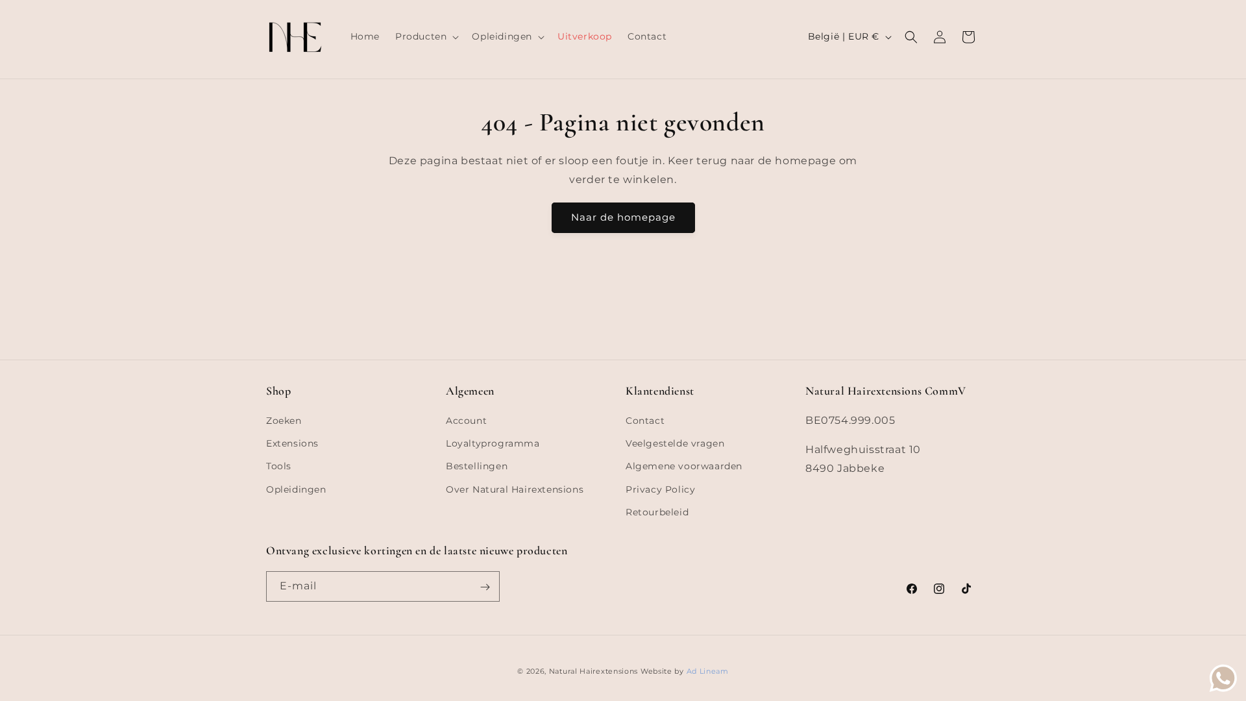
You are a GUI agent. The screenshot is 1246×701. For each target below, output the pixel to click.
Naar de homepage (623, 217)
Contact (645, 420)
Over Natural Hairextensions (514, 489)
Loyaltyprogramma (493, 443)
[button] (425, 36)
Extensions (292, 443)
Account (466, 420)
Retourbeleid (657, 512)
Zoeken (284, 420)
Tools (278, 467)
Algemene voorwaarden (684, 467)
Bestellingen (476, 467)
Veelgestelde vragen (675, 443)
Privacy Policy (660, 489)
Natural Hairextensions (593, 671)
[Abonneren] (484, 587)
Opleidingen (296, 489)
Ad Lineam (708, 671)
